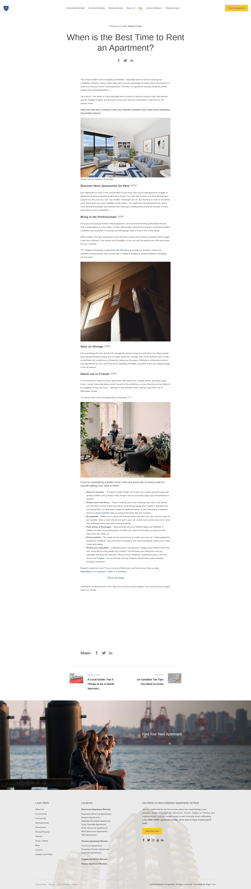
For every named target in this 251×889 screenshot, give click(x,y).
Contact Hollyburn (154, 8)
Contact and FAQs (43, 854)
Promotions (40, 827)
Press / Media (41, 841)
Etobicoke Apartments (91, 853)
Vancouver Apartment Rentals (96, 809)
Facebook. (121, 571)
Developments (42, 823)
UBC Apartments (88, 835)
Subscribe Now (152, 831)
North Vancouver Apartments (94, 828)
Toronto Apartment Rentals (94, 841)
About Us (130, 8)
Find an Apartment (236, 8)
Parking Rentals (115, 8)
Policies (38, 836)
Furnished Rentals (96, 8)
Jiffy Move (124, 250)
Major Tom (211, 884)
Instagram (101, 571)
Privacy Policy (40, 884)
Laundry (75, 884)
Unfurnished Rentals (75, 8)
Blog (140, 8)
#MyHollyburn (86, 571)
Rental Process (42, 832)
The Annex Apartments (91, 846)
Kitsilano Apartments (90, 817)
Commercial (40, 814)
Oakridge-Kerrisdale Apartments (96, 821)
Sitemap (51, 884)
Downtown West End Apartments (96, 814)
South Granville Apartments (93, 824)
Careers (39, 850)
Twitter (110, 571)
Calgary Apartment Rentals (94, 859)
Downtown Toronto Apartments (95, 849)
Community (40, 818)
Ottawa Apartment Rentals (94, 864)
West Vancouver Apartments (94, 831)
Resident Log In (173, 8)
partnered (110, 250)
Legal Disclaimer (63, 884)
